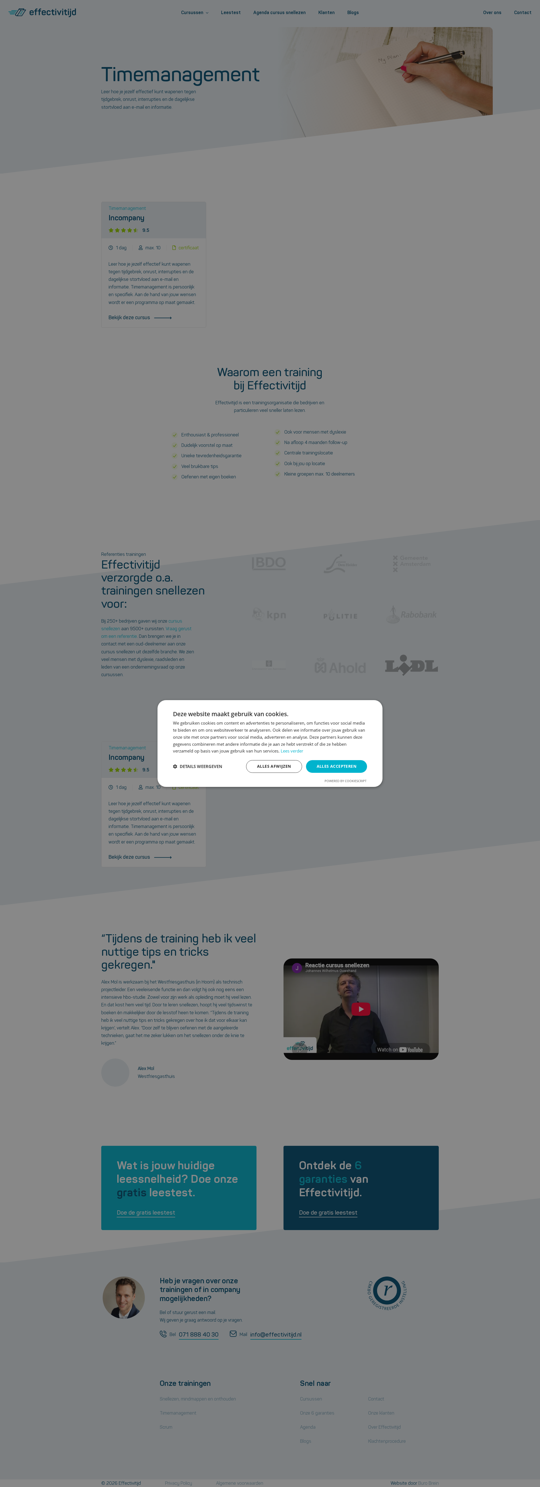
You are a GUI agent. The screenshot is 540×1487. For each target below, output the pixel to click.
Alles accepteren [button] (336, 766)
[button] (197, 767)
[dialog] (270, 743)
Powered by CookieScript (345, 781)
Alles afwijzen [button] (274, 766)
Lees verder (292, 751)
